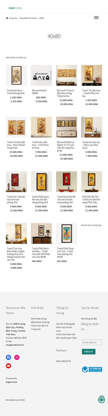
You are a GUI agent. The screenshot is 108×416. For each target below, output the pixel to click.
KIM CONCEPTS (63, 361)
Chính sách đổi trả (39, 325)
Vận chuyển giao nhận (66, 337)
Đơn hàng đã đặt (89, 318)
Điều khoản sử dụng (40, 322)
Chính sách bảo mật (65, 334)
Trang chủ (13, 18)
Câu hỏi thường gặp (65, 323)
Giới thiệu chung (39, 318)
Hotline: (16, 337)
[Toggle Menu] (96, 17)
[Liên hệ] (101, 399)
